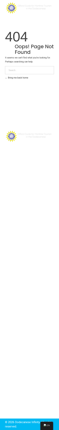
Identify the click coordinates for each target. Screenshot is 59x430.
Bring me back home (17, 77)
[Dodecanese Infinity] (29, 8)
